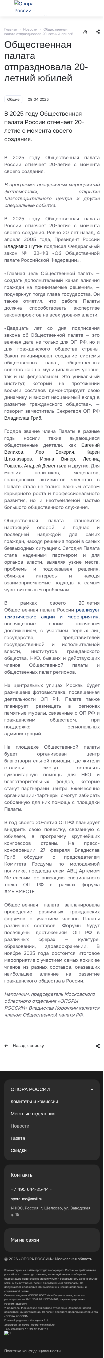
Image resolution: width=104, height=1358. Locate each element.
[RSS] (85, 31)
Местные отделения (33, 1113)
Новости (20, 1126)
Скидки (19, 1150)
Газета (18, 1138)
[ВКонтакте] (75, 1240)
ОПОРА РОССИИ (30, 1089)
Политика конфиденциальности (32, 1350)
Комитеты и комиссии (34, 1101)
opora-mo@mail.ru (26, 1198)
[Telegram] (88, 1240)
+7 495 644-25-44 (30, 1189)
